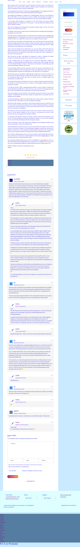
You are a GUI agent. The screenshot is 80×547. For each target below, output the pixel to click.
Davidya (17, 203)
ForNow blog (63, 497)
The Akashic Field (67, 77)
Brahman (37, 128)
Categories (44, 495)
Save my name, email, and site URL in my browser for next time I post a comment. (25, 465)
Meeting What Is (66, 82)
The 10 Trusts (66, 72)
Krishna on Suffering (67, 84)
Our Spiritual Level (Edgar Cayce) (68, 87)
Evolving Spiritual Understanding (66, 69)
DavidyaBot (65, 49)
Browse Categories (64, 495)
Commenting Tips (31, 481)
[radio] (25, 155)
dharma (18, 96)
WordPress (73, 505)
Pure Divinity (43, 140)
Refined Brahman (45, 136)
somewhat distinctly (12, 23)
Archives (26, 495)
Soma (22, 58)
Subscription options (67, 34)
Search (64, 11)
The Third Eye (66, 94)
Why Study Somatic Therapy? (67, 90)
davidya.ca (68, 115)
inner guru (15, 122)
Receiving (65, 79)
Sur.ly (71, 118)
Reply (52, 179)
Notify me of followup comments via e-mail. (32, 471)
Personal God (27, 87)
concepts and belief (34, 11)
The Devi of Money (67, 74)
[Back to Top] (75, 545)
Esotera (68, 505)
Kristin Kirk (16, 99)
